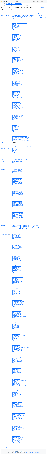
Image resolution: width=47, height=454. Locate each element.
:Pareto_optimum (15, 129)
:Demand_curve (15, 30)
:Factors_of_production (16, 74)
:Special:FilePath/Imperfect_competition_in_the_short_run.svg (25, 226)
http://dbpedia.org (19, 5)
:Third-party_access (16, 282)
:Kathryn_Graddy (15, 404)
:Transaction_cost (15, 53)
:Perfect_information (16, 102)
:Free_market (15, 273)
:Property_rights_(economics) (17, 52)
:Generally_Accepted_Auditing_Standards (19, 23)
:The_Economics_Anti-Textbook (18, 267)
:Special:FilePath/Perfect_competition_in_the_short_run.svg (24, 229)
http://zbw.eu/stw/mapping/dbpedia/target (19, 159)
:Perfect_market (15, 235)
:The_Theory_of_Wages (16, 270)
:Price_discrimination (16, 345)
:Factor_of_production (16, 124)
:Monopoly (14, 64)
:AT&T (13, 45)
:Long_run (14, 125)
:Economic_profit (15, 20)
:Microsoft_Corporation (16, 113)
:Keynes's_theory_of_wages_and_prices (19, 425)
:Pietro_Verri (14, 285)
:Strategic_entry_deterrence (17, 419)
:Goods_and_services (16, 82)
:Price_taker (14, 131)
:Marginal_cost (15, 98)
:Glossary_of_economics (16, 389)
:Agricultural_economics (16, 287)
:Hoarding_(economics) (16, 348)
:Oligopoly (14, 48)
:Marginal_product (16, 25)
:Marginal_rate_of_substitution (18, 70)
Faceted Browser (36, 1)
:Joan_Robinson (15, 51)
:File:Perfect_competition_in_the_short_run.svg (20, 138)
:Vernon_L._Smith (15, 65)
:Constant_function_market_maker (18, 431)
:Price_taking (15, 132)
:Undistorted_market (16, 239)
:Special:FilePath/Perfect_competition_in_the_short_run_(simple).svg (26, 227)
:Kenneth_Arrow (15, 67)
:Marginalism (15, 315)
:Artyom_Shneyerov (16, 353)
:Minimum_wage (15, 326)
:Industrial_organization (16, 276)
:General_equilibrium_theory (17, 73)
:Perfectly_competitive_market (18, 247)
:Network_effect (15, 39)
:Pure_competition (16, 236)
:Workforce (14, 93)
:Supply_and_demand (16, 50)
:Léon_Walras (15, 46)
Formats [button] (16, 1)
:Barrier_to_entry (15, 109)
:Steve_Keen (14, 72)
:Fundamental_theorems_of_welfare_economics (21, 347)
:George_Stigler (15, 62)
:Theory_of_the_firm (16, 92)
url (2, 145)
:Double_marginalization (17, 387)
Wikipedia (15, 452)
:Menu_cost (14, 397)
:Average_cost (15, 68)
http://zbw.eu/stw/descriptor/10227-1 (18, 220)
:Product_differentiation (16, 398)
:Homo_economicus (16, 42)
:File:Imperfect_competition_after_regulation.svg (21, 137)
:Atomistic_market (15, 238)
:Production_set (15, 412)
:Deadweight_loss (15, 369)
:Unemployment (15, 325)
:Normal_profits (15, 128)
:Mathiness (14, 420)
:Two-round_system (16, 376)
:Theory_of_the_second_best (17, 97)
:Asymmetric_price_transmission (18, 351)
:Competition (15, 259)
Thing (8, 5)
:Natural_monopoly (16, 38)
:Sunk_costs (14, 110)
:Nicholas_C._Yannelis (16, 334)
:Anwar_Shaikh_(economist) (17, 333)
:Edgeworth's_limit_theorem (17, 304)
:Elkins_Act (14, 430)
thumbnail (3, 13)
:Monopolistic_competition (17, 99)
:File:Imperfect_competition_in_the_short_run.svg (21, 135)
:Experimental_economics (17, 289)
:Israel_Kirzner (15, 370)
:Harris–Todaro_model (16, 405)
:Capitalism (14, 271)
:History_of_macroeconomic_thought (19, 316)
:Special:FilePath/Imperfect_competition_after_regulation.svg (25, 225)
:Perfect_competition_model (17, 243)
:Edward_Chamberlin (16, 90)
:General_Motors (15, 34)
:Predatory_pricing (16, 83)
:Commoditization (15, 410)
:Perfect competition (17, 169)
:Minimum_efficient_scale (17, 344)
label (2, 167)
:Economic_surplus (16, 26)
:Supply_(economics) (16, 28)
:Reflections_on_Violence (17, 306)
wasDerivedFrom (4, 223)
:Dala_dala (14, 407)
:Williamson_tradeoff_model (17, 277)
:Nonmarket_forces (16, 417)
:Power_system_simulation (17, 318)
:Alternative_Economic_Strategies (18, 335)
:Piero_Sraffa (15, 36)
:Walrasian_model (15, 248)
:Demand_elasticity (16, 120)
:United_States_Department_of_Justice (19, 87)
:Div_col (14, 148)
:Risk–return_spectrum (16, 81)
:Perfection (14, 395)
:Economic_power (15, 254)
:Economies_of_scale (16, 57)
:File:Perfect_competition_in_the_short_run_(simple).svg (22, 140)
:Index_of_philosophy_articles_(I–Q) (18, 413)
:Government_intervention (17, 116)
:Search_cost (14, 382)
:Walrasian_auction (16, 310)
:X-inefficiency (15, 331)
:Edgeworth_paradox (16, 429)
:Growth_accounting (16, 342)
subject (2, 161)
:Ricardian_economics (16, 314)
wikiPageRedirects (5, 234)
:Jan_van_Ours (15, 358)
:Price (13, 49)
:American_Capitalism (16, 266)
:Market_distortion (16, 426)
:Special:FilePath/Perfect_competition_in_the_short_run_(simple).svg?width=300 (28, 13)
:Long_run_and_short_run (17, 84)
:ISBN (13, 152)
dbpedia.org (32, 5)
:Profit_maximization (16, 105)
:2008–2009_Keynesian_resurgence (18, 399)
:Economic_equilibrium (16, 79)
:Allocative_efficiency (16, 56)
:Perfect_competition (16, 44)
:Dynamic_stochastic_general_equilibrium (19, 385)
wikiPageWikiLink (4, 20)
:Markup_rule (15, 374)
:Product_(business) (16, 76)
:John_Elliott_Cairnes (16, 379)
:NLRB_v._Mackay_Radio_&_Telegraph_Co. (19, 415)
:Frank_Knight (15, 322)
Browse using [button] (10, 1)
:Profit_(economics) (16, 291)
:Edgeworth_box (15, 383)
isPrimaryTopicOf (4, 232)
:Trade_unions (15, 114)
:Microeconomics (15, 47)
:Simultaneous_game (16, 362)
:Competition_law (15, 95)
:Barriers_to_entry (15, 41)
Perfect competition (14, 4)
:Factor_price (15, 29)
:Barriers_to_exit (15, 24)
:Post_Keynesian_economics (17, 115)
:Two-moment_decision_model (18, 428)
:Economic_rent (15, 296)
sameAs (3, 169)
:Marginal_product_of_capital (17, 386)
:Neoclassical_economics (17, 85)
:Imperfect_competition (16, 60)
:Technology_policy (16, 329)
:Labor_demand (15, 251)
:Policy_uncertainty (16, 317)
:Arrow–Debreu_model (16, 368)
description (3, 10)
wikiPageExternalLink (5, 15)
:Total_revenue (15, 268)
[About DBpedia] (4, 1)
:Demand (14, 104)
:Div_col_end (14, 149)
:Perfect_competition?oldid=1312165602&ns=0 (22, 223)
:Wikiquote (14, 157)
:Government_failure (16, 340)
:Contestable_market (16, 40)
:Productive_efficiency (16, 61)
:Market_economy (15, 257)
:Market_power (15, 80)
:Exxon (13, 96)
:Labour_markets (15, 121)
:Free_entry (14, 401)
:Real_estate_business (16, 103)
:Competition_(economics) (17, 31)
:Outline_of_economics (16, 356)
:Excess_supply (15, 337)
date (2, 142)
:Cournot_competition (16, 86)
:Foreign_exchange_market (17, 360)
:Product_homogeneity (16, 139)
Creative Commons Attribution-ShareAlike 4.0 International (34, 452)
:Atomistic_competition (16, 237)
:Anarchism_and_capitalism (17, 365)
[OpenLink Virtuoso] (15, 451)
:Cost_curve (14, 392)
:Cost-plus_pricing (15, 327)
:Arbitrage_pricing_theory (17, 321)
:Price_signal (14, 262)
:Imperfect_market (16, 234)
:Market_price (15, 101)
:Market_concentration (16, 372)
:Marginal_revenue (16, 91)
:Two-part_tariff (15, 367)
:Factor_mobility (15, 122)
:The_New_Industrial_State (17, 300)
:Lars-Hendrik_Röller (16, 299)
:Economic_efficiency (16, 307)
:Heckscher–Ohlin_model (17, 330)
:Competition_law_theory (17, 302)
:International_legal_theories (17, 406)
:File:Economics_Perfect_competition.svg (19, 136)
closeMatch (3, 220)
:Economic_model (15, 69)
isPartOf (3, 159)
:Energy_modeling (15, 403)
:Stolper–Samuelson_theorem (17, 260)
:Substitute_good (15, 94)
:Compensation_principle (17, 375)
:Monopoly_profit (15, 71)
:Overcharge (14, 416)
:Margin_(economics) (16, 258)
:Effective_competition (16, 58)
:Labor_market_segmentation (17, 418)
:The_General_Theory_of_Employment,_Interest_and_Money (23, 352)
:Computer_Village (15, 336)
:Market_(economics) (16, 63)
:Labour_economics (16, 290)
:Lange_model (15, 308)
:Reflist (13, 153)
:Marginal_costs (15, 126)
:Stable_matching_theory (17, 427)
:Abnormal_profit (15, 424)
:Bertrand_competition (16, 78)
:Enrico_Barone (15, 297)
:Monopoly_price (15, 279)
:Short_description (15, 154)
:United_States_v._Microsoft (17, 133)
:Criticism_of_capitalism (16, 288)
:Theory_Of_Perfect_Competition (18, 240)
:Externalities (15, 118)
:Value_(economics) (16, 54)
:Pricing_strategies (16, 265)
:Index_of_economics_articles (17, 350)
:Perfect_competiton (16, 244)
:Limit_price (14, 359)
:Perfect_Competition (16, 241)
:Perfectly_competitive (16, 246)
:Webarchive (14, 156)
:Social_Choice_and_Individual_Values (19, 355)
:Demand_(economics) (16, 119)
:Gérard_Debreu (15, 75)
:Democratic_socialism (16, 283)
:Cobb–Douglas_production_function (19, 380)
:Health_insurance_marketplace (18, 301)
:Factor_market (15, 255)
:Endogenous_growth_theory (17, 373)
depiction (3, 225)
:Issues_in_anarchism (16, 414)
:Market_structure (15, 106)
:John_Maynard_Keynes (16, 35)
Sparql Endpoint (43, 1)
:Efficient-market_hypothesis (17, 59)
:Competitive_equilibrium (17, 303)
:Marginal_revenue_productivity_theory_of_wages (21, 88)
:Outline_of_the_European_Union (18, 357)
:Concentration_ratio (16, 312)
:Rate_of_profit (15, 27)
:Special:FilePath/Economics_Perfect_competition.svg (23, 228)
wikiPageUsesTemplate (5, 148)
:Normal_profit (15, 127)
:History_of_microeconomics (17, 281)
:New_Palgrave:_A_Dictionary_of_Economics (20, 130)
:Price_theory (15, 117)
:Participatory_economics (17, 402)
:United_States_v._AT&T (16, 108)
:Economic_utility (15, 22)
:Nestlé (14, 37)
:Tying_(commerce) (16, 261)
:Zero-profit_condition (16, 421)
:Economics (14, 33)
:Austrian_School (15, 112)
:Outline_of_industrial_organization (18, 423)
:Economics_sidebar (16, 151)
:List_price (14, 408)
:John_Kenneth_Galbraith (17, 361)
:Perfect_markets (15, 245)
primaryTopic (4, 447)
